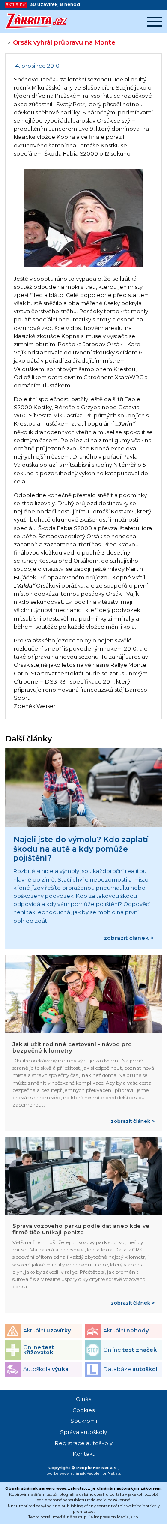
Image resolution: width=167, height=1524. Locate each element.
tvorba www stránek (66, 1473)
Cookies (83, 1410)
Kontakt (84, 1454)
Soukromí (83, 1421)
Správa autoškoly (83, 1432)
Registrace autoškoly (84, 1443)
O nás (83, 1399)
